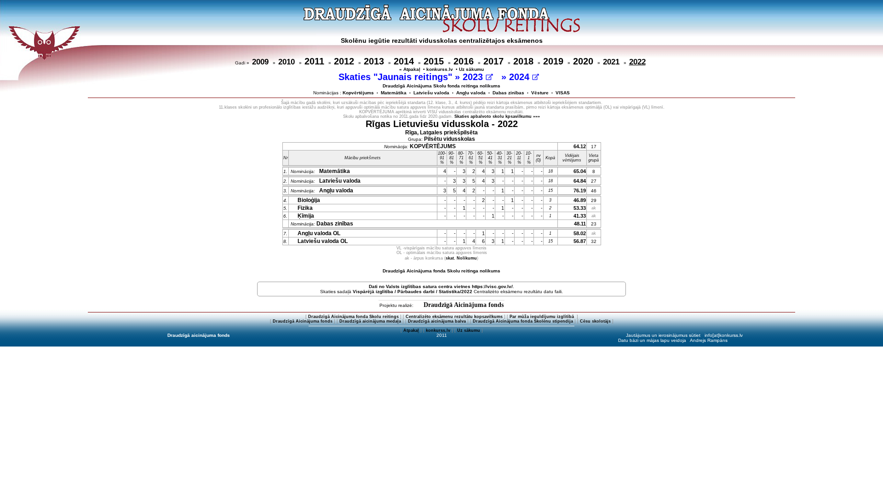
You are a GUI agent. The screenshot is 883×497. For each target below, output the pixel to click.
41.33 (579, 216)
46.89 (579, 200)
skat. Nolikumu (461, 258)
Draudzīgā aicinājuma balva (437, 321)
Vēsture (540, 92)
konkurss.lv (439, 69)
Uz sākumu (471, 69)
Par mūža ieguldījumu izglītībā (542, 316)
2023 (474, 77)
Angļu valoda (471, 92)
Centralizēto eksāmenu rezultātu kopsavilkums (454, 316)
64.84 (579, 181)
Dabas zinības (508, 92)
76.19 (579, 190)
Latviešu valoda (431, 92)
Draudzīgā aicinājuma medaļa (370, 321)
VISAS (563, 92)
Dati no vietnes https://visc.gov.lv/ (441, 286)
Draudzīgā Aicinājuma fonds (464, 304)
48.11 (580, 223)
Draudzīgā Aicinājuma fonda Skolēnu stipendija (523, 321)
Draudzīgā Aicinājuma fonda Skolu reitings (353, 316)
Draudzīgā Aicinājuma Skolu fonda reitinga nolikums (441, 85)
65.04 (579, 171)
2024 (520, 77)
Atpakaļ (411, 330)
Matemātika (394, 92)
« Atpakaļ (409, 69)
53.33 (579, 208)
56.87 (579, 241)
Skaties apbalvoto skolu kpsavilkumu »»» (497, 116)
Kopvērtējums (358, 92)
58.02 (579, 233)
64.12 (579, 146)
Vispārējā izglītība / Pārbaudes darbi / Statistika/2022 (412, 291)
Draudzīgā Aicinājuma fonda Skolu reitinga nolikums (441, 270)
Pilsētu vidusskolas (449, 139)
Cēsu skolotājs (595, 321)
